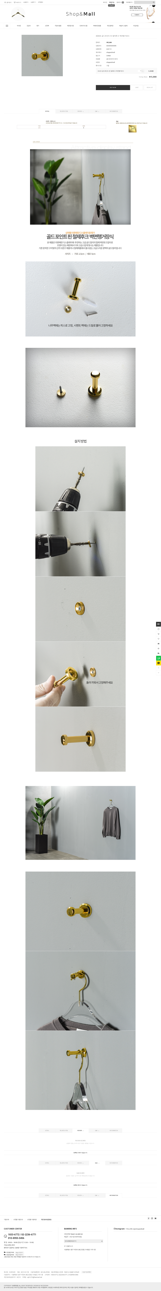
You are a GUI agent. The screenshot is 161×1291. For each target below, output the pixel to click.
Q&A (96, 111)
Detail (47, 111)
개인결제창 (110, 26)
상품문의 (25, 2)
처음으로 (6, 1219)
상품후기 (33, 2)
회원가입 (111, 2)
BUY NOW (113, 87)
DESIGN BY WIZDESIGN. (41, 1286)
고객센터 (40, 2)
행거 (38, 26)
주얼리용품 (58, 26)
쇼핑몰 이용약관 (32, 1219)
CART (137, 87)
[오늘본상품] (158, 648)
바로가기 (18, 2)
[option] (18, 14)
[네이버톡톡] (158, 658)
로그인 (105, 2)
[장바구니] (158, 634)
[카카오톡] (158, 663)
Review (80, 111)
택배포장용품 (97, 26)
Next (25, 14)
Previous (10, 14)
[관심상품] (158, 638)
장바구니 (120, 2)
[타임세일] (158, 629)
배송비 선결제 (123, 26)
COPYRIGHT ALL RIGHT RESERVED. (18, 1286)
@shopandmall (135, 1229)
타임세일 (135, 26)
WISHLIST (150, 87)
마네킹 (19, 26)
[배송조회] (158, 653)
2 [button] (142, 21)
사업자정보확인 (86, 1272)
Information (114, 111)
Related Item (64, 111)
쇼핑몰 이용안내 (18, 1219)
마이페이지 (129, 2)
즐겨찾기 (9, 2)
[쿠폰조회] (158, 643)
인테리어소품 (83, 26)
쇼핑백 (47, 26)
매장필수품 (70, 26)
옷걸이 (29, 26)
